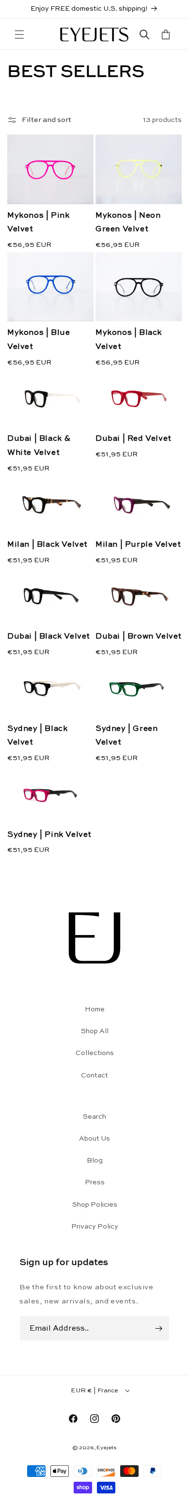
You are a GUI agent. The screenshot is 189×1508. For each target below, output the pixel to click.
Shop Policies (94, 1204)
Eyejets (106, 1448)
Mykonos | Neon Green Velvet (127, 223)
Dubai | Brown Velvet (138, 637)
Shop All (95, 1031)
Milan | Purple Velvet (138, 545)
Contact (94, 1075)
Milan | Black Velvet (47, 545)
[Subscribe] (158, 1328)
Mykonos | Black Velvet (128, 340)
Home (95, 1009)
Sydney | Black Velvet (37, 736)
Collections (95, 1053)
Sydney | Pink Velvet (49, 835)
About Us (94, 1138)
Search (94, 1116)
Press (95, 1182)
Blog (95, 1160)
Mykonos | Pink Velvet (38, 223)
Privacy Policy (94, 1226)
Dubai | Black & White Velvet (39, 446)
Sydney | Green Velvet (126, 736)
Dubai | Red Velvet (133, 439)
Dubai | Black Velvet (48, 637)
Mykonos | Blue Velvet (38, 340)
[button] (19, 34)
